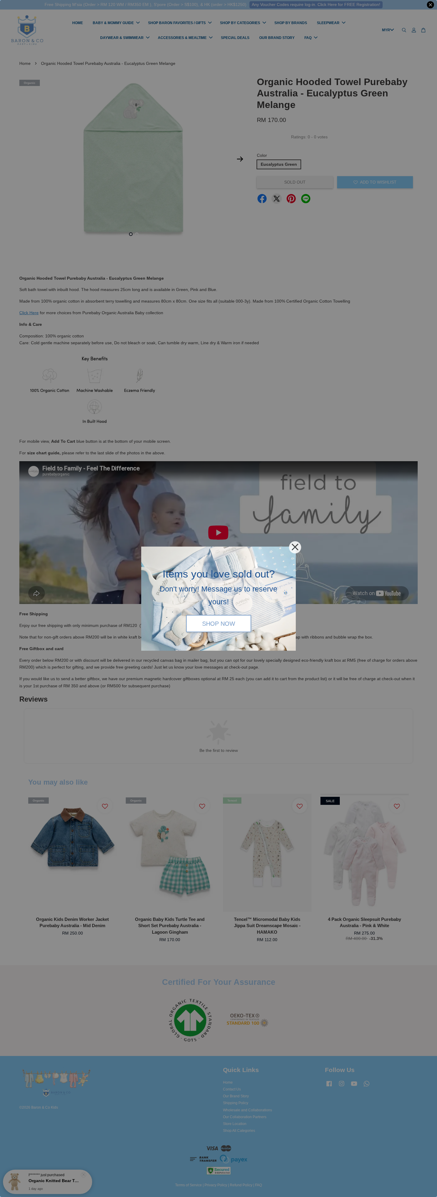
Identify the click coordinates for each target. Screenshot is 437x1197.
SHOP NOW (218, 623)
